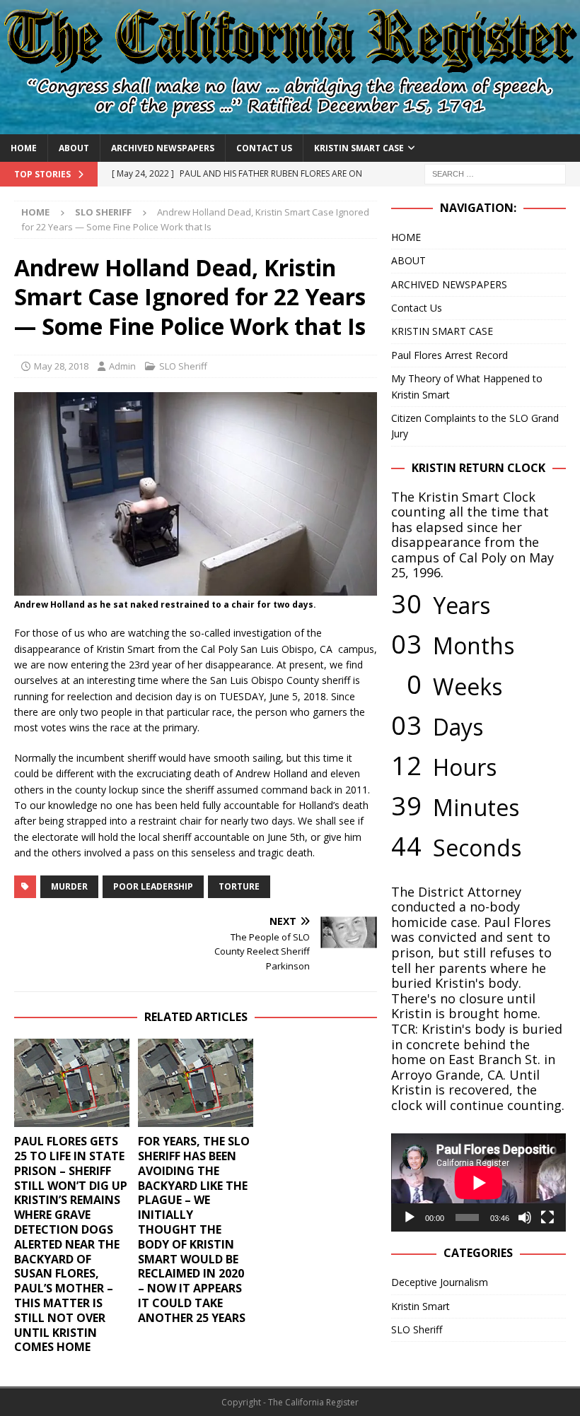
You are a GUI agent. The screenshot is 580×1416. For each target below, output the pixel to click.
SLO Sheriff (183, 366)
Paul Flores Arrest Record (449, 355)
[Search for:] (495, 172)
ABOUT (74, 148)
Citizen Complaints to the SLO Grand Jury (475, 425)
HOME (24, 148)
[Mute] (525, 1217)
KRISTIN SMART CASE (359, 148)
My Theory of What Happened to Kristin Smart (467, 386)
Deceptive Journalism (439, 1282)
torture (239, 886)
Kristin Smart (420, 1306)
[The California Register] (290, 125)
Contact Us (264, 148)
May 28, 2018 (61, 366)
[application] (478, 1182)
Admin (122, 366)
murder (69, 886)
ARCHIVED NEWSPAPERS (162, 148)
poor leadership (153, 886)
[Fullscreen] (547, 1217)
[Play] (409, 1217)
